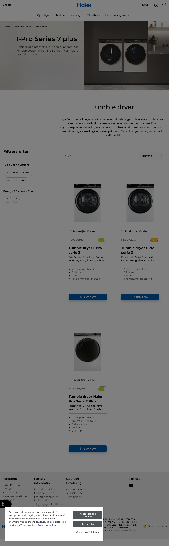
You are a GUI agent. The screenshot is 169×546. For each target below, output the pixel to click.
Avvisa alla (88, 524)
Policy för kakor (47, 525)
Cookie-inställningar (87, 532)
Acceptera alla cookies (88, 514)
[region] (54, 524)
